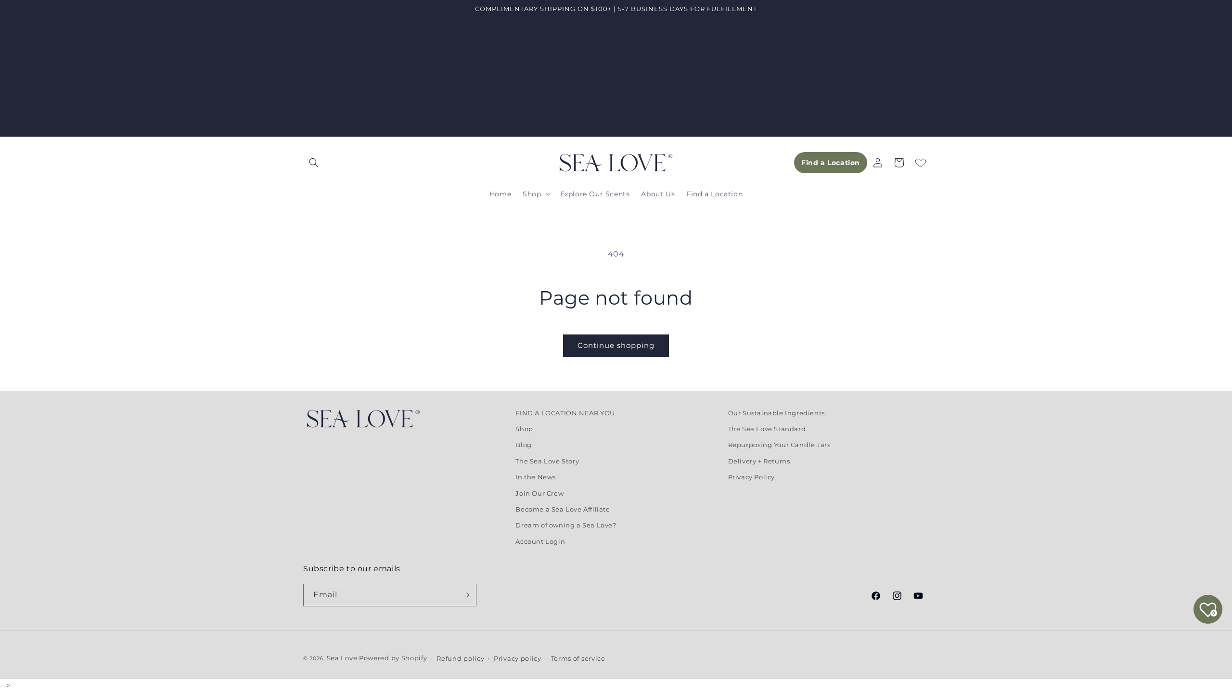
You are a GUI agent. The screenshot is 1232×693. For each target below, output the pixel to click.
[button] (313, 162)
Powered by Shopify (393, 658)
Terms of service (578, 658)
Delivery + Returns (759, 461)
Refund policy (460, 658)
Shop (524, 429)
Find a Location (830, 162)
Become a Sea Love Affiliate (562, 509)
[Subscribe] (465, 595)
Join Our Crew (539, 493)
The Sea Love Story (547, 461)
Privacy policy (517, 658)
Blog (523, 445)
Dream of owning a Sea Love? (565, 525)
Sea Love (343, 658)
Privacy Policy (751, 477)
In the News (535, 477)
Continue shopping (616, 345)
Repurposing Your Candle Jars (779, 445)
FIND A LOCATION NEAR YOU (565, 413)
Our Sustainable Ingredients (776, 413)
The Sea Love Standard (767, 429)
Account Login (540, 541)
